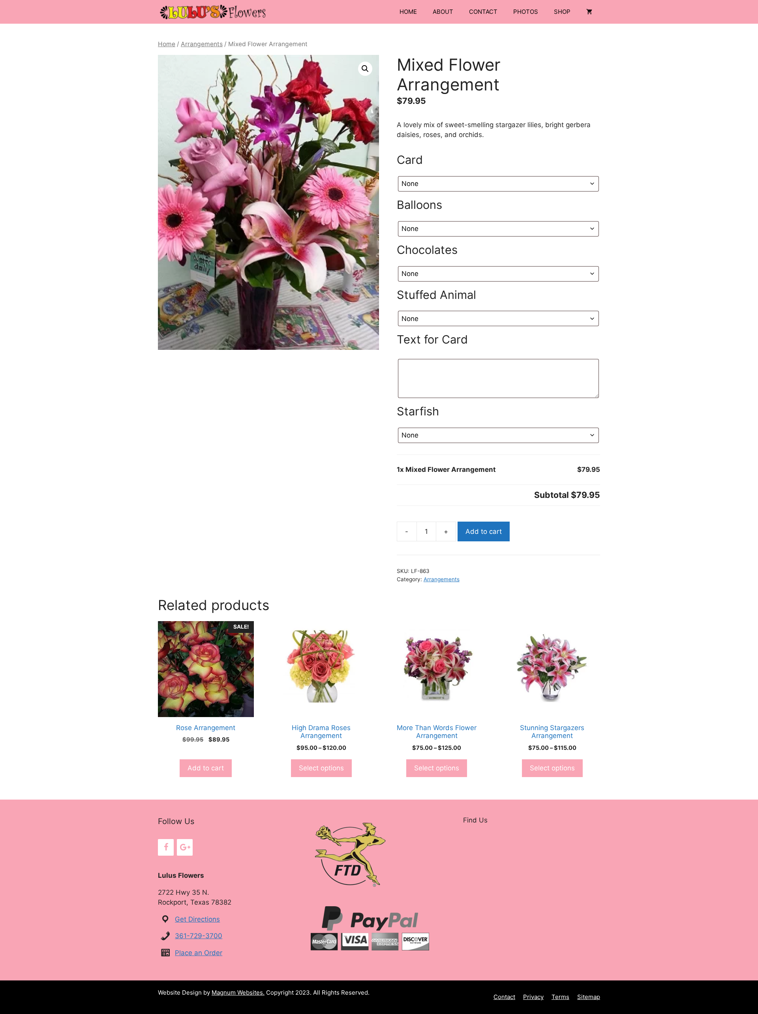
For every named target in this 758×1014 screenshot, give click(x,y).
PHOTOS (525, 11)
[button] (365, 69)
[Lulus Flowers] (213, 12)
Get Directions (197, 919)
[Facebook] (166, 847)
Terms (560, 997)
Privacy (533, 997)
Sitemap (588, 997)
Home (166, 44)
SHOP (562, 11)
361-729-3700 (198, 936)
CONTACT (483, 11)
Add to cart (483, 531)
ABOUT (443, 11)
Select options (321, 768)
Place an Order (198, 953)
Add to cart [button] (206, 768)
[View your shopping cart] (589, 12)
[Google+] (185, 847)
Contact (504, 997)
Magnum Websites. (238, 992)
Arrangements (202, 44)
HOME (408, 11)
